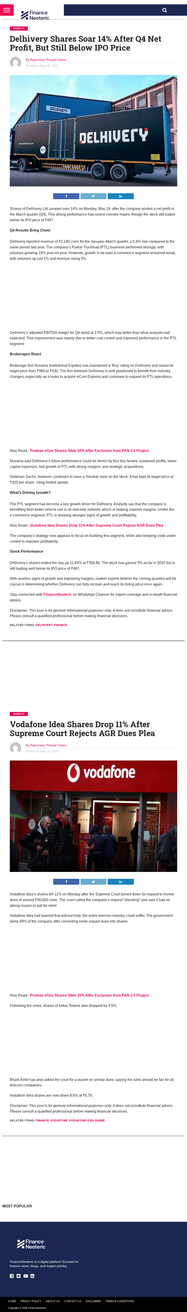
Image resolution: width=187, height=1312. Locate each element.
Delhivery (44, 625)
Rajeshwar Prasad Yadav (48, 60)
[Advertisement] (93, 298)
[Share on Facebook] (66, 195)
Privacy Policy (31, 1301)
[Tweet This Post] (93, 195)
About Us (53, 1301)
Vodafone (59, 1120)
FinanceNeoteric (57, 594)
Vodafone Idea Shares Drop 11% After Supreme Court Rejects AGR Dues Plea (96, 525)
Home (12, 1301)
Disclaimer (93, 1301)
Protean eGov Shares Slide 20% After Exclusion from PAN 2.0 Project (89, 451)
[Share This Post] (120, 195)
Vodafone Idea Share (87, 1120)
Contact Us (72, 1301)
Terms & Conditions (119, 1301)
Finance (60, 625)
